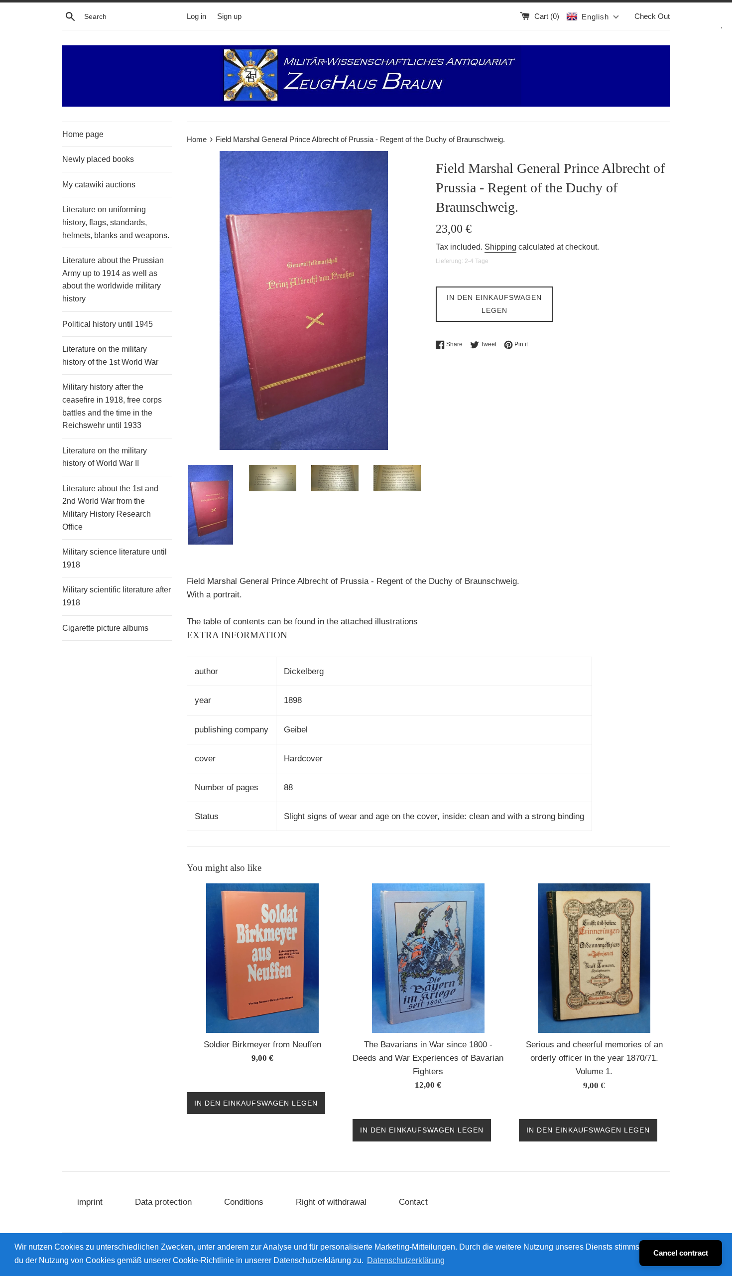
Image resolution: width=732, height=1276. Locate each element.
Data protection (163, 1202)
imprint (90, 1202)
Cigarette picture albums (105, 628)
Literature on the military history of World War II (104, 457)
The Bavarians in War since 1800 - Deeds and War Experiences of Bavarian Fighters (428, 1058)
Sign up (229, 16)
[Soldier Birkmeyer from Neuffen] (262, 958)
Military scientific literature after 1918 (116, 596)
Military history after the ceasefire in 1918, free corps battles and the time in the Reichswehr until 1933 (112, 406)
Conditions (243, 1202)
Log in (196, 16)
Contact (413, 1202)
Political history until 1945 (107, 324)
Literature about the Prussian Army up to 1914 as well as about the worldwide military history (113, 279)
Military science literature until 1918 (114, 558)
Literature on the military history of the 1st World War (110, 355)
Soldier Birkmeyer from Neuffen (262, 1044)
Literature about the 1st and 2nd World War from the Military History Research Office (110, 507)
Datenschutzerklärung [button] (406, 1260)
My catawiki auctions (98, 184)
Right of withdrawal (331, 1202)
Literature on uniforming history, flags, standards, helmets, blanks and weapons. (115, 222)
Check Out (652, 16)
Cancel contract (680, 1253)
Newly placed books (98, 159)
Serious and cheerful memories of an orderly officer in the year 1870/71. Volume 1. (594, 1058)
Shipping (500, 247)
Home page (83, 134)
